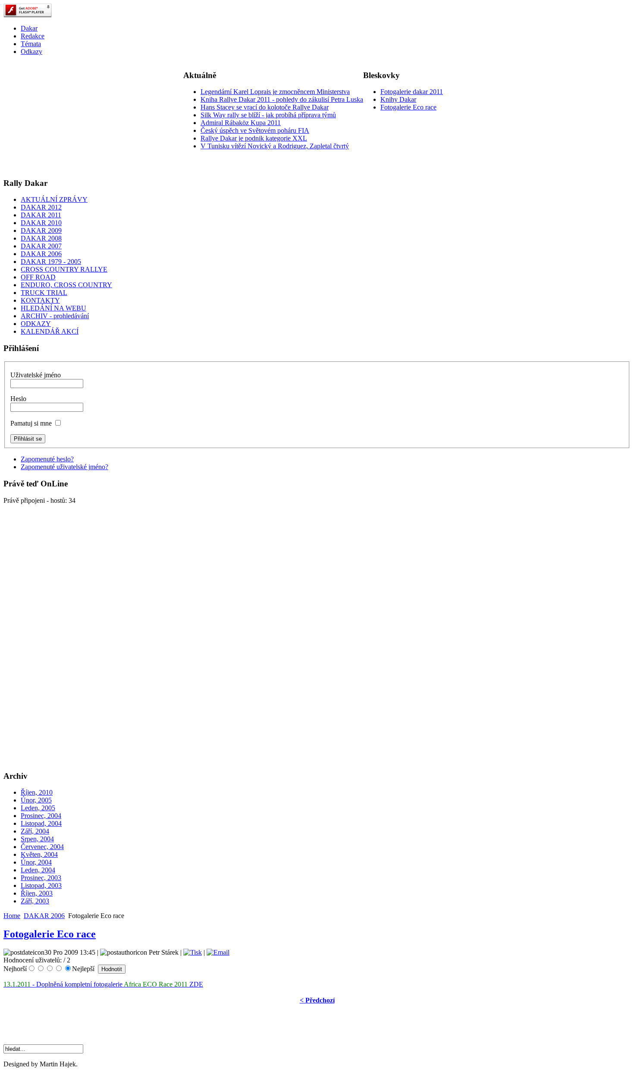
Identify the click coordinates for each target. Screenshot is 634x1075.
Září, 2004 (35, 831)
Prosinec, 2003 (41, 877)
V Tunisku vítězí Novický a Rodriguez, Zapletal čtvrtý (275, 146)
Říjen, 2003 (37, 893)
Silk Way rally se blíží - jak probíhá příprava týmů (268, 115)
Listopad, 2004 (41, 823)
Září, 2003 (35, 901)
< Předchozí (317, 1000)
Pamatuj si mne (31, 423)
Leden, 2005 (38, 808)
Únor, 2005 (36, 800)
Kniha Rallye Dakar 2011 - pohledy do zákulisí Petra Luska (282, 99)
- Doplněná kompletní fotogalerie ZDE (103, 984)
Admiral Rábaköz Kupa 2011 (241, 122)
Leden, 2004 (38, 870)
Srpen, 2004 (37, 839)
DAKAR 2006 (44, 915)
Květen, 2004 (39, 854)
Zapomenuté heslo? (47, 459)
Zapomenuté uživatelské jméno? (64, 466)
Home (11, 915)
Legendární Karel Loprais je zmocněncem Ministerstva (275, 91)
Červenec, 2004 (42, 846)
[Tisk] (192, 952)
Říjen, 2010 (37, 792)
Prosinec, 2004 (41, 815)
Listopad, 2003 (41, 885)
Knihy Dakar (398, 99)
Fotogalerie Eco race (408, 107)
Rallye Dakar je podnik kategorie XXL (254, 138)
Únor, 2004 (36, 862)
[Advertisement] (68, 116)
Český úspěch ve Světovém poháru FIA (255, 130)
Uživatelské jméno (35, 375)
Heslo (18, 398)
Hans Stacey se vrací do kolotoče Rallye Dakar (265, 107)
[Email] (218, 952)
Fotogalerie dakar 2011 (411, 91)
